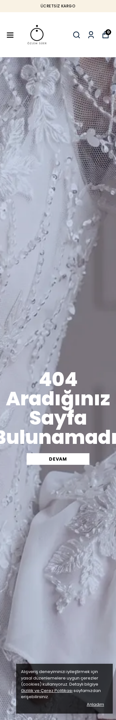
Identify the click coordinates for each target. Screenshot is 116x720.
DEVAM (58, 459)
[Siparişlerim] (91, 35)
